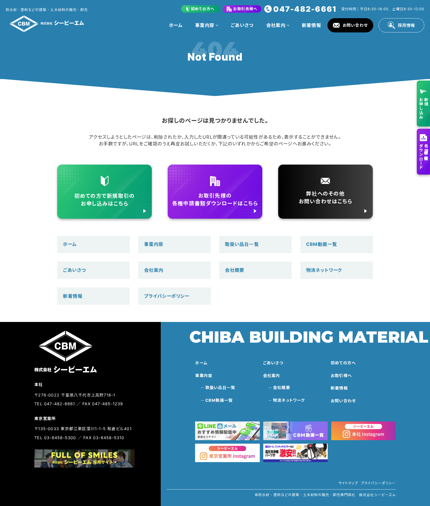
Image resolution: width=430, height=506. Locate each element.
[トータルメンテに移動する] (295, 453)
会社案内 (276, 25)
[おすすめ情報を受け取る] (227, 430)
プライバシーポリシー (166, 296)
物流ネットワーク (324, 270)
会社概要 (234, 270)
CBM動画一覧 (321, 244)
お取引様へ (341, 375)
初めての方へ (343, 362)
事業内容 (205, 25)
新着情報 (311, 25)
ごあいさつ (242, 25)
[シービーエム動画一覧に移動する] (295, 430)
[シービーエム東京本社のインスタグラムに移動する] (227, 453)
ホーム (175, 25)
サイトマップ (348, 483)
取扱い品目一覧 (242, 244)
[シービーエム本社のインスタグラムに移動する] (363, 430)
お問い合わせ (343, 400)
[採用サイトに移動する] (84, 458)
